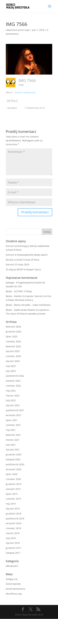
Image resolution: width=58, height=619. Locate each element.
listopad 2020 (13, 459)
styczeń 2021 (13, 449)
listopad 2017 (13, 552)
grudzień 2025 (13, 331)
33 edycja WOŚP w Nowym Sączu (23, 269)
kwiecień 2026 (13, 326)
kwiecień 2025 (13, 346)
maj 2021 (11, 429)
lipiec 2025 (11, 336)
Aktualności (12, 565)
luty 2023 (11, 370)
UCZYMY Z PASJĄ (23, 291)
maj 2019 (11, 503)
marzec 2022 (12, 395)
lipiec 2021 (11, 420)
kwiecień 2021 (13, 434)
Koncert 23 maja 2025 (17, 264)
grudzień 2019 (13, 484)
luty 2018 (11, 538)
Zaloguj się (11, 579)
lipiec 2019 (11, 493)
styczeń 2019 (13, 508)
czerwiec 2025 (13, 341)
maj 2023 (11, 366)
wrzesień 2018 (13, 523)
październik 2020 (15, 464)
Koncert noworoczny (25, 92)
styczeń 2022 (13, 405)
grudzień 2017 (13, 547)
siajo (26, 29)
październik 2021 (15, 410)
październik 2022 (15, 375)
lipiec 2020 (11, 474)
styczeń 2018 (13, 542)
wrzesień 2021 (13, 415)
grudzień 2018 (13, 513)
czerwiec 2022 (13, 385)
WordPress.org (14, 593)
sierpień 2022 (13, 380)
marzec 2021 (12, 439)
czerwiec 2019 (13, 498)
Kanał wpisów (13, 583)
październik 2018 (15, 518)
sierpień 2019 (13, 488)
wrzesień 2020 (13, 469)
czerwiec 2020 (13, 479)
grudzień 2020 (13, 454)
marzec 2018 (12, 533)
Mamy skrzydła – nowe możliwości (32, 304)
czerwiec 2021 (13, 424)
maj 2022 (11, 390)
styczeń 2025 (13, 351)
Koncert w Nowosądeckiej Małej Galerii (27, 254)
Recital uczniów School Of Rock (22, 259)
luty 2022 (11, 400)
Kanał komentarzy (15, 588)
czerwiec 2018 (13, 528)
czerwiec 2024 (13, 356)
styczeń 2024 (13, 361)
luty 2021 (11, 444)
